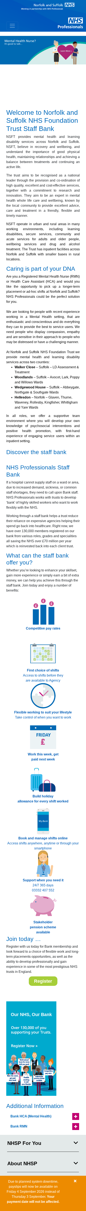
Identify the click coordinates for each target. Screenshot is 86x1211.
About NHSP (22, 1163)
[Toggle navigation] (12, 26)
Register (43, 981)
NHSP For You (24, 1143)
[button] (43, 1116)
